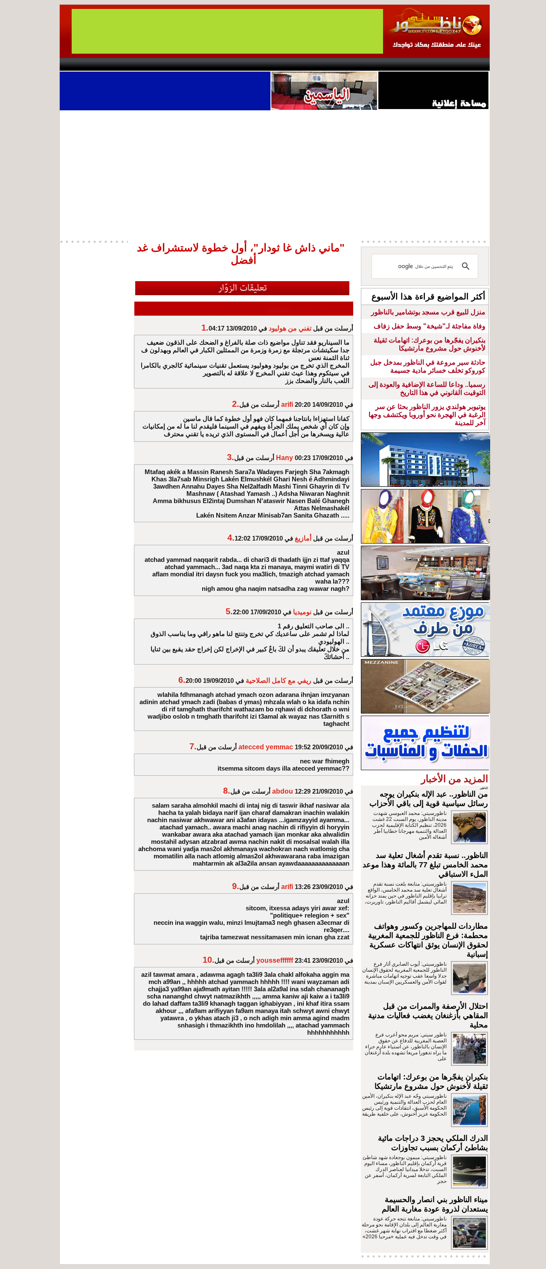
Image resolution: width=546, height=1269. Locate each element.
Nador (434, 64)
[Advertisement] (275, 174)
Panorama (179, 64)
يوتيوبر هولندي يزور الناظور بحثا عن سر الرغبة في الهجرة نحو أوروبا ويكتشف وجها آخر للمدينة (427, 414)
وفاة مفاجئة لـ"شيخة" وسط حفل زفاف (429, 326)
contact (84, 64)
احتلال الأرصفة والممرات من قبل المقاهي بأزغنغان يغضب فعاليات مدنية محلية (428, 1015)
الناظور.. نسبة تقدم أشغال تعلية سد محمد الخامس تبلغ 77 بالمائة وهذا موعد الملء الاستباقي (425, 864)
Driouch (399, 64)
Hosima (360, 64)
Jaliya (258, 64)
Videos (222, 64)
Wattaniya (291, 64)
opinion (145, 64)
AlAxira (118, 64)
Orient (324, 64)
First (470, 64)
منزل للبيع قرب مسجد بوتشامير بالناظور (428, 312)
